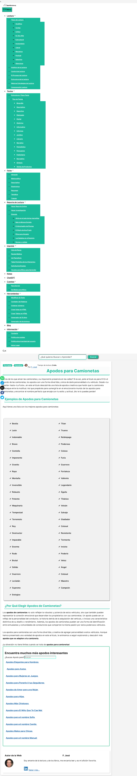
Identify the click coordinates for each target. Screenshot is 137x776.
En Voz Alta (20, 36)
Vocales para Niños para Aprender (23, 270)
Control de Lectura (18, 71)
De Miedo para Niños (18, 290)
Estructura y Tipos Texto (20, 95)
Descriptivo (21, 107)
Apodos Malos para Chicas (19, 731)
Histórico (20, 123)
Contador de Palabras (19, 302)
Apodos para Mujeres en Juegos (22, 676)
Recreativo (20, 159)
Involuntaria (20, 44)
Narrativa (20, 143)
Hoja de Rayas (16, 250)
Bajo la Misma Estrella (23, 222)
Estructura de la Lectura (20, 79)
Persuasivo (21, 151)
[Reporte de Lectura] (9, 6)
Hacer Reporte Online (19, 206)
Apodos (18, 365)
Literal (18, 47)
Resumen (14, 190)
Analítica (19, 24)
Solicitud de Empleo (18, 266)
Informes (20, 131)
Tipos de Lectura (17, 20)
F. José (34, 367)
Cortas (18, 28)
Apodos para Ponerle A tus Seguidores (25, 683)
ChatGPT (11, 278)
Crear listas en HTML (18, 309)
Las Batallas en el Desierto (25, 238)
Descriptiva (15, 182)
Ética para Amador (22, 234)
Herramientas (13, 294)
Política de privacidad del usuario (23, 341)
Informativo (21, 127)
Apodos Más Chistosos (17, 703)
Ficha (9, 170)
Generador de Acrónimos (20, 321)
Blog (9, 325)
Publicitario (21, 155)
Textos (10, 91)
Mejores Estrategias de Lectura (22, 83)
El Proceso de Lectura (19, 75)
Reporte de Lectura (15, 202)
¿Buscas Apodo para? (14, 657)
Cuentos (10, 282)
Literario (20, 139)
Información (12, 329)
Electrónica (15, 186)
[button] (4, 351)
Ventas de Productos (24, 167)
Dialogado (20, 115)
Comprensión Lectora (19, 87)
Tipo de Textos (17, 99)
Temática (14, 194)
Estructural (20, 40)
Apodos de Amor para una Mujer (22, 689)
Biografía (20, 103)
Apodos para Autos (16, 669)
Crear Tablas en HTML (19, 313)
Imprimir (10, 246)
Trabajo (14, 198)
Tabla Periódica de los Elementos (23, 262)
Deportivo (20, 111)
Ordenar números (17, 305)
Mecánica (19, 51)
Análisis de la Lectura (19, 67)
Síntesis (19, 163)
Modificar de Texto (18, 298)
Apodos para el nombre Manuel (21, 738)
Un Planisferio (16, 258)
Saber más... (34, 770)
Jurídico (20, 135)
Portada (7, 365)
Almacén (14, 174)
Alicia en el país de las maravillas (27, 218)
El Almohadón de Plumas (25, 226)
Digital (19, 119)
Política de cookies (18, 337)
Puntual (18, 55)
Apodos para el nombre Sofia (20, 717)
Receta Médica (16, 254)
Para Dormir (15, 286)
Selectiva (19, 59)
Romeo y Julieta (21, 242)
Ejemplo (14, 214)
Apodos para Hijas (15, 696)
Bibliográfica (16, 178)
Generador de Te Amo (19, 317)
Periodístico (21, 147)
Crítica (18, 32)
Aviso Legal (15, 345)
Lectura (10, 16)
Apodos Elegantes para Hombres (22, 662)
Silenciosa (19, 63)
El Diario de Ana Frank (23, 230)
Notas (9, 274)
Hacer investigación (18, 210)
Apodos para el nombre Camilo (21, 724)
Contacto (14, 333)
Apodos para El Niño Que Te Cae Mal (24, 710)
